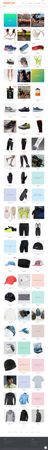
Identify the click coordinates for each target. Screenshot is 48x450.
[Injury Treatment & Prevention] (24, 46)
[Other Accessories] (24, 60)
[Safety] (37, 60)
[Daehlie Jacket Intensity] (24, 398)
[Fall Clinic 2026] (24, 92)
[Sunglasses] (24, 74)
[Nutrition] (10, 60)
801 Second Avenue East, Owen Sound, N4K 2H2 (36, 442)
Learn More (5, 443)
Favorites (27, 432)
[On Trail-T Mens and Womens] (38, 382)
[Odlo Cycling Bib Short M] (38, 229)
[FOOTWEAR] (10, 46)
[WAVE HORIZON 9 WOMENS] (38, 109)
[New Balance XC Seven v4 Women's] (24, 126)
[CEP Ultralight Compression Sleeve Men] (10, 161)
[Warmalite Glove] (24, 177)
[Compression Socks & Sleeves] (10, 33)
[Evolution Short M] (24, 246)
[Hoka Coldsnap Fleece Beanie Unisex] (38, 246)
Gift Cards (38, 432)
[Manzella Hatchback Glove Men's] (10, 229)
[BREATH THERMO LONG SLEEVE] (10, 398)
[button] (33, 428)
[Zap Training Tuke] (10, 365)
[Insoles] (37, 46)
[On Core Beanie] (10, 382)
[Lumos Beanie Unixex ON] (10, 297)
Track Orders (21, 432)
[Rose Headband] (24, 297)
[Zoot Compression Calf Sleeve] (38, 126)
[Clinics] (24, 19)
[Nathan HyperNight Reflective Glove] (24, 212)
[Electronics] (37, 33)
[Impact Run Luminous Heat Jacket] (24, 415)
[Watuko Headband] (10, 348)
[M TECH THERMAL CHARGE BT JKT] (10, 415)
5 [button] (24, 428)
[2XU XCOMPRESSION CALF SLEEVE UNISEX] (24, 161)
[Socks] (10, 74)
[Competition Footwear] (37, 19)
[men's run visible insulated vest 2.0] (38, 92)
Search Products (10, 432)
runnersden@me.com (35, 444)
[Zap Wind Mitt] (24, 194)
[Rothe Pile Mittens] (10, 212)
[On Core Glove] (38, 161)
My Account (15, 432)
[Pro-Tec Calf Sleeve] (24, 144)
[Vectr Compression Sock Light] (38, 144)
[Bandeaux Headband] (10, 331)
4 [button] (23, 428)
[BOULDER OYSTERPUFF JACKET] (38, 415)
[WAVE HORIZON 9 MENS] (24, 109)
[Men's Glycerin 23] (10, 109)
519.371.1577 (5, 0)
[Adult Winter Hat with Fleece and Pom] (24, 314)
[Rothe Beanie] (10, 314)
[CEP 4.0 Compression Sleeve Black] (10, 144)
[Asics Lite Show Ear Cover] (24, 263)
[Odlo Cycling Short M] (24, 229)
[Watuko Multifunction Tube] (38, 314)
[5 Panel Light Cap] (24, 331)
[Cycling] (24, 33)
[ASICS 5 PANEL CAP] (38, 263)
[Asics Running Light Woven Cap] (10, 280)
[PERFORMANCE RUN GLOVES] (10, 177)
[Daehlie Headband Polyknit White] (24, 280)
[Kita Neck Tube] (38, 348)
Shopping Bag (32, 432)
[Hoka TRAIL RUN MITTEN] (38, 212)
